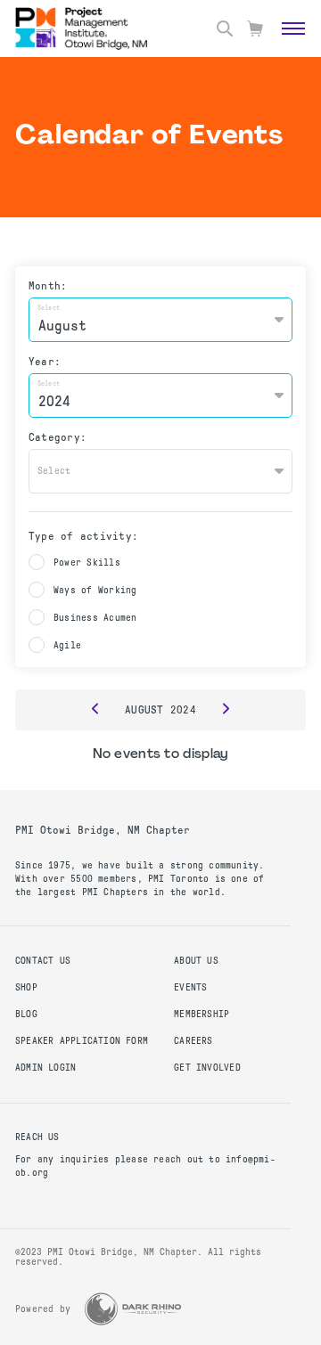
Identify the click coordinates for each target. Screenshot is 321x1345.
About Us (196, 961)
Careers (193, 1041)
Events (190, 987)
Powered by (42, 1309)
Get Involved (207, 1067)
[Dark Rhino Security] (133, 1309)
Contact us (42, 961)
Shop (26, 987)
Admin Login (45, 1067)
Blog (26, 1014)
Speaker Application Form (81, 1041)
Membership (201, 1014)
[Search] (224, 28)
